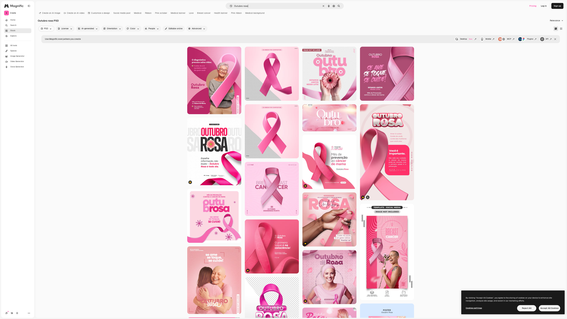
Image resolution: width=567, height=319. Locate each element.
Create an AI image (51, 13)
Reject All (526, 308)
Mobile (488, 39)
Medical (137, 13)
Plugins (530, 39)
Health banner (221, 13)
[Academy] (11, 313)
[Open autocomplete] (230, 6)
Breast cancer (204, 13)
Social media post (121, 13)
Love (191, 13)
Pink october (161, 13)
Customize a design (100, 13)
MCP (509, 39)
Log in (544, 6)
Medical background (254, 13)
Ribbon (148, 13)
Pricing (532, 6)
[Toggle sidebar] (29, 6)
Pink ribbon (236, 13)
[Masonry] (555, 28)
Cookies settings (474, 308)
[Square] (561, 28)
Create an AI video (75, 13)
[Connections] (6, 313)
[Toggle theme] (17, 313)
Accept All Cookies (549, 308)
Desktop (466, 39)
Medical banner (178, 13)
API (547, 39)
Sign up (557, 6)
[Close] (555, 39)
